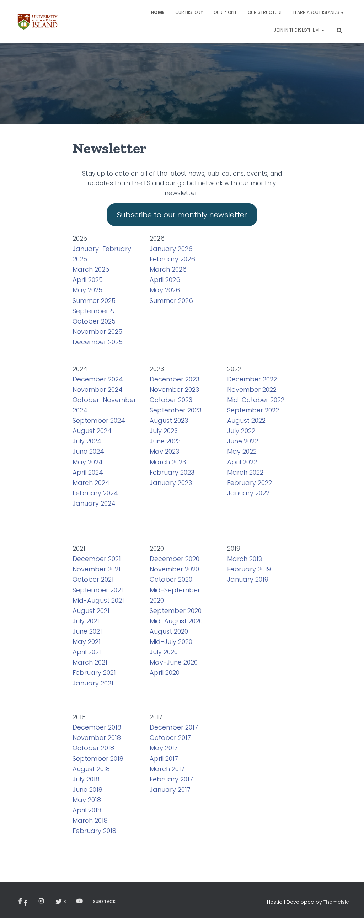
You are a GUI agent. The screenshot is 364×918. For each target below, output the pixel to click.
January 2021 (93, 683)
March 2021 (90, 662)
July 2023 (164, 430)
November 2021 (97, 569)
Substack (104, 901)
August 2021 (91, 610)
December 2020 (174, 558)
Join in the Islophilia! (297, 30)
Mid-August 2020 (176, 621)
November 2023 (174, 389)
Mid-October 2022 (255, 399)
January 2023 (171, 482)
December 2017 (174, 727)
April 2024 (88, 472)
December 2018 (97, 727)
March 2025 (91, 269)
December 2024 (98, 379)
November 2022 (252, 389)
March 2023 (168, 462)
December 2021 (97, 558)
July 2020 (164, 651)
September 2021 (98, 590)
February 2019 (249, 569)
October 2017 (170, 737)
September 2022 (253, 410)
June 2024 (88, 451)
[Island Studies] (38, 21)
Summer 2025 (94, 300)
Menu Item (24, 901)
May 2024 (88, 462)
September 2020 (176, 610)
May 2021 (87, 641)
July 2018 (86, 779)
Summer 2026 (171, 300)
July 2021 (86, 621)
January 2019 (247, 579)
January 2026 (171, 248)
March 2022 (245, 472)
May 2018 (87, 799)
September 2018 (98, 758)
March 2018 (90, 820)
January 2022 (248, 493)
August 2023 (169, 420)
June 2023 (165, 441)
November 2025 (97, 331)
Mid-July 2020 (171, 641)
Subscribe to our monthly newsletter (182, 215)
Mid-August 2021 (98, 600)
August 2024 (92, 430)
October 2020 (171, 579)
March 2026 (168, 269)
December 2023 (174, 379)
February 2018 (94, 830)
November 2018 (97, 737)
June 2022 (242, 441)
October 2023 (171, 399)
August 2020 (169, 631)
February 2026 (172, 259)
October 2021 (93, 579)
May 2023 (164, 451)
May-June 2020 (174, 662)
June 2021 (87, 631)
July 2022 (241, 430)
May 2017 (164, 747)
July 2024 (87, 441)
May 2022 (242, 451)
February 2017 (171, 779)
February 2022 (249, 482)
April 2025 (88, 279)
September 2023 (176, 410)
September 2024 (99, 420)
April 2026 (165, 279)
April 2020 (165, 672)
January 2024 (94, 503)
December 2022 (252, 379)
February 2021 (94, 672)
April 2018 (87, 810)
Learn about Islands (316, 12)
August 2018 (91, 768)
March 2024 (91, 482)
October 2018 (93, 747)
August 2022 (246, 420)
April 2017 (164, 758)
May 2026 (165, 289)
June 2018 (87, 789)
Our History (189, 12)
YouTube (79, 901)
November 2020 (174, 569)
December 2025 (98, 341)
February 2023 (172, 472)
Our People (225, 12)
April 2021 (87, 651)
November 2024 (98, 389)
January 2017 (170, 789)
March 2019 (244, 558)
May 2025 (87, 289)
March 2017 (167, 768)
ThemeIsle (336, 902)
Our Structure (265, 12)
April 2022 (242, 462)
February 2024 (95, 493)
